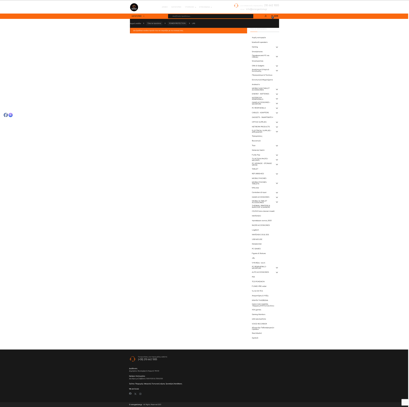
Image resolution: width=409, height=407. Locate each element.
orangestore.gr (136, 404)
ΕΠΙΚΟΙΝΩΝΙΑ (204, 7)
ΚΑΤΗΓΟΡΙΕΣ (176, 7)
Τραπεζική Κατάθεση (174, 384)
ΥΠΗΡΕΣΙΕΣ (189, 7)
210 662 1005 (271, 5)
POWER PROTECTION (177, 23)
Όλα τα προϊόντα (154, 23)
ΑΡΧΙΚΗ (165, 7)
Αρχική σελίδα (135, 23)
